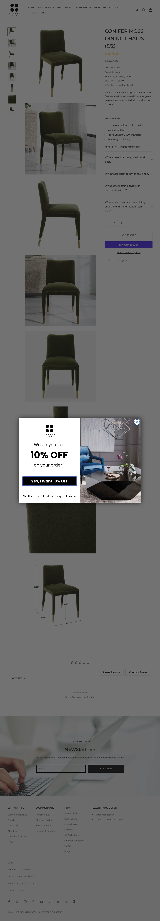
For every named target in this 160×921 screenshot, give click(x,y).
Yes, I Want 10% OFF (49, 481)
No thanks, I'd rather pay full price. (49, 496)
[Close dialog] (137, 422)
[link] (49, 430)
